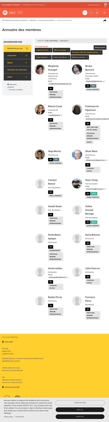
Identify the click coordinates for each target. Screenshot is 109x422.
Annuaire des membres (46, 20)
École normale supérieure (11, 5)
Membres (33, 20)
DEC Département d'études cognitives (13, 13)
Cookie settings (80, 403)
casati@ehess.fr (54, 115)
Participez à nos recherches (12, 370)
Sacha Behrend (92, 235)
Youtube (5, 349)
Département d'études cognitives (33, 5)
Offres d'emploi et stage (11, 368)
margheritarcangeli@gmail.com (60, 84)
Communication (7, 354)
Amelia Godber (55, 268)
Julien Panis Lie (92, 268)
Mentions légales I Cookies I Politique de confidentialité (22, 358)
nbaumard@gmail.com (94, 81)
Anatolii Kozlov (55, 206)
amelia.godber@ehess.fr (57, 277)
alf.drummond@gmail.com (95, 160)
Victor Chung (91, 180)
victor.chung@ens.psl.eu (94, 189)
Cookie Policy (19, 417)
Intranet (97, 12)
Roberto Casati (55, 106)
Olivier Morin (91, 151)
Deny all (80, 410)
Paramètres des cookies (11, 361)
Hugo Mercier (54, 151)
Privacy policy (8, 417)
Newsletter (6, 351)
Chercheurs (64, 41)
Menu (104, 12)
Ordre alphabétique (51, 41)
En (91, 13)
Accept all (80, 417)
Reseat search (100, 47)
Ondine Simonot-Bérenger (89, 210)
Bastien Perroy (55, 297)
